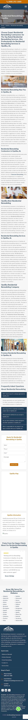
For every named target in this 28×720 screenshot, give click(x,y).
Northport (18, 610)
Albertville (5, 598)
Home (2, 25)
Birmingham (6, 608)
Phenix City (18, 614)
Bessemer (5, 606)
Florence (5, 618)
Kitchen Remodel (6, 657)
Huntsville (18, 602)
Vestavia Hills (19, 620)
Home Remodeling (7, 660)
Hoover (17, 600)
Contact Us (5, 662)
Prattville (18, 616)
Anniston (5, 600)
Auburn (5, 604)
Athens (5, 602)
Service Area (5, 665)
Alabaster (5, 596)
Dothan (5, 614)
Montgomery (19, 608)
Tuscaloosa (18, 618)
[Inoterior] (7, 7)
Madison (18, 604)
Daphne (5, 610)
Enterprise (5, 616)
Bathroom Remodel (7, 654)
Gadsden (18, 596)
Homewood (19, 598)
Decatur (5, 612)
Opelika (7, 25)
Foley (4, 620)
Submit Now (14, 464)
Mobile (17, 606)
